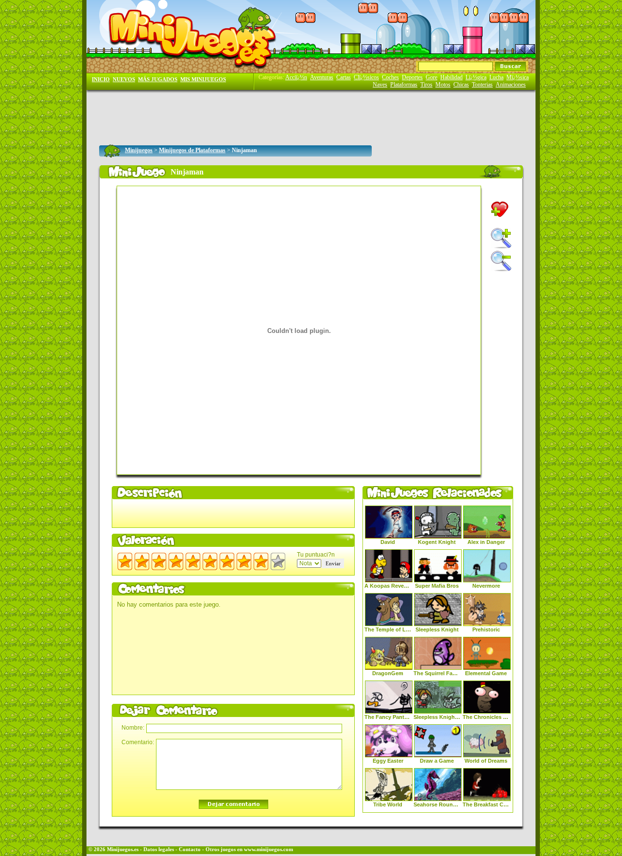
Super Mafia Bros (437, 586)
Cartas (343, 77)
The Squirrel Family (437, 673)
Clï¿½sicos (366, 77)
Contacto (190, 849)
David (387, 542)
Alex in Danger (486, 542)
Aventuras (321, 77)
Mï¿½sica (517, 77)
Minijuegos (139, 150)
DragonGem (387, 673)
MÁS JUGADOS (157, 79)
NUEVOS (124, 79)
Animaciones (511, 84)
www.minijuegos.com (268, 849)
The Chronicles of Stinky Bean (486, 717)
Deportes (412, 77)
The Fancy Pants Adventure (387, 717)
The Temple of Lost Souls (387, 629)
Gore (431, 77)
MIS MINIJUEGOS (203, 79)
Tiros (426, 84)
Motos (442, 84)
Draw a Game (437, 761)
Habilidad (451, 77)
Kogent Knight (437, 542)
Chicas (461, 84)
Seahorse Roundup (437, 804)
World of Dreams (486, 761)
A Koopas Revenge (387, 586)
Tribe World (387, 804)
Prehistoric (486, 629)
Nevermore (486, 586)
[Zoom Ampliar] (501, 238)
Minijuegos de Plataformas (192, 150)
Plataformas (403, 84)
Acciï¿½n (296, 77)
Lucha (496, 77)
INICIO (101, 79)
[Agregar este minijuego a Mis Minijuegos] (499, 209)
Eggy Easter (388, 761)
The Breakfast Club (486, 804)
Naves (380, 84)
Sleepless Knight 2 (437, 717)
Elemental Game (486, 673)
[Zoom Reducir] (501, 261)
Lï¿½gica (476, 77)
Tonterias (482, 84)
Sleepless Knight (437, 629)
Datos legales (158, 849)
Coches (390, 77)
